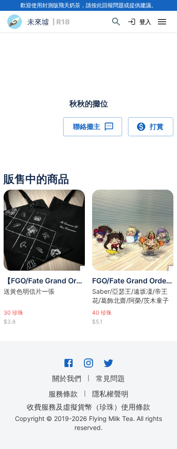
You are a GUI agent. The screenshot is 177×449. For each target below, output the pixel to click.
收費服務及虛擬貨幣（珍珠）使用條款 (88, 406)
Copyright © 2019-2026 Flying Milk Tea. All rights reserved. (88, 423)
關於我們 (66, 378)
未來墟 (38, 21)
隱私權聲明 (110, 393)
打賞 (156, 126)
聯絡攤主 (86, 126)
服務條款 (63, 393)
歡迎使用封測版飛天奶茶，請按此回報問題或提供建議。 (88, 5)
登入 (145, 21)
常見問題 (110, 378)
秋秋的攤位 (88, 103)
